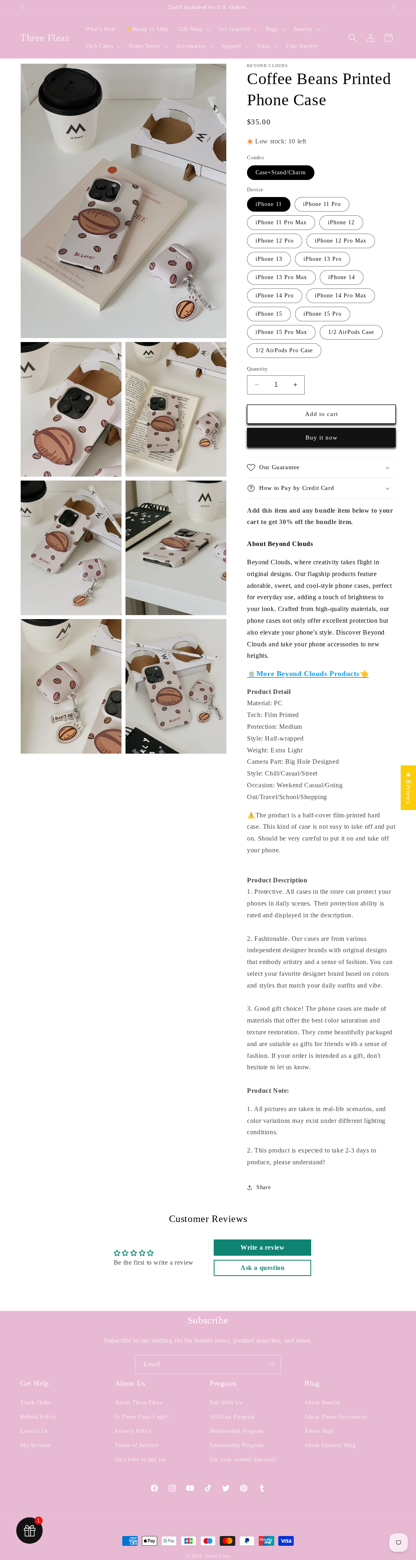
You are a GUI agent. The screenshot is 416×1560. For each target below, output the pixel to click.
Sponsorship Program (237, 1445)
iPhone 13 (269, 259)
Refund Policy (38, 1417)
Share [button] (263, 1187)
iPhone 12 (341, 222)
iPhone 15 (269, 314)
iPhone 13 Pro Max (281, 277)
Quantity (257, 369)
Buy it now (322, 437)
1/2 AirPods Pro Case (284, 350)
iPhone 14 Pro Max (340, 295)
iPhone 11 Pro (322, 204)
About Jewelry (322, 1403)
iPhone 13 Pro (322, 259)
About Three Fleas (138, 1403)
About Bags (319, 1431)
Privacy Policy (133, 1431)
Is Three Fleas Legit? (142, 1417)
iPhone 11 (269, 204)
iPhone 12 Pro (275, 241)
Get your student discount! (243, 1459)
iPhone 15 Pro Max (281, 332)
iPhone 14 (341, 277)
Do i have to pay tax (141, 1459)
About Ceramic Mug (329, 1445)
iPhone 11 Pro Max (281, 222)
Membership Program (237, 1431)
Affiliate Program (232, 1417)
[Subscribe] (272, 1364)
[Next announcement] (393, 7)
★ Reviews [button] (408, 788)
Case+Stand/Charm (281, 172)
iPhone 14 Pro (275, 295)
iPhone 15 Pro (322, 314)
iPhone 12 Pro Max (340, 241)
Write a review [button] (262, 1247)
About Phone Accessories (336, 1417)
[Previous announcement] (23, 7)
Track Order (36, 1403)
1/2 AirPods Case (351, 332)
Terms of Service (136, 1445)
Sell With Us (226, 1403)
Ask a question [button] (262, 1267)
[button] (193, 29)
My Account (35, 1445)
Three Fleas (217, 1556)
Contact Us (34, 1431)
